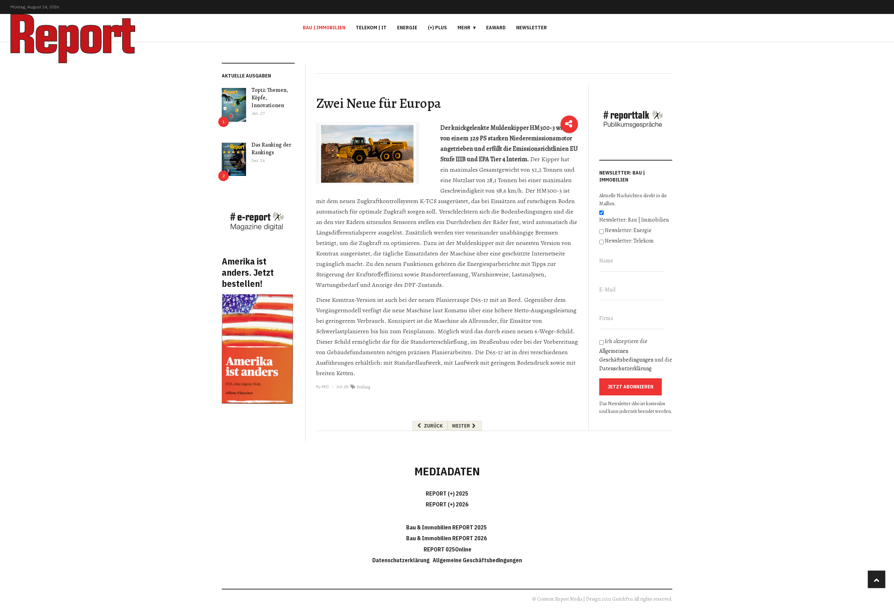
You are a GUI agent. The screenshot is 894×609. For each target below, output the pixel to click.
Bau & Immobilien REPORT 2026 (446, 538)
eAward (496, 27)
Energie (407, 27)
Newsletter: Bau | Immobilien (634, 220)
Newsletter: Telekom (629, 241)
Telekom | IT (371, 27)
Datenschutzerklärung (625, 368)
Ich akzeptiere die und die (635, 354)
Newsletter (531, 27)
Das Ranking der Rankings (271, 148)
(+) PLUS (437, 27)
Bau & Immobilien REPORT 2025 (446, 527)
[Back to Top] (876, 579)
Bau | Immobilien (324, 27)
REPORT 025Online (447, 549)
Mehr (463, 27)
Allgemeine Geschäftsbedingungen (477, 560)
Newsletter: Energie (628, 230)
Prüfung (363, 387)
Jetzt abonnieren (630, 387)
